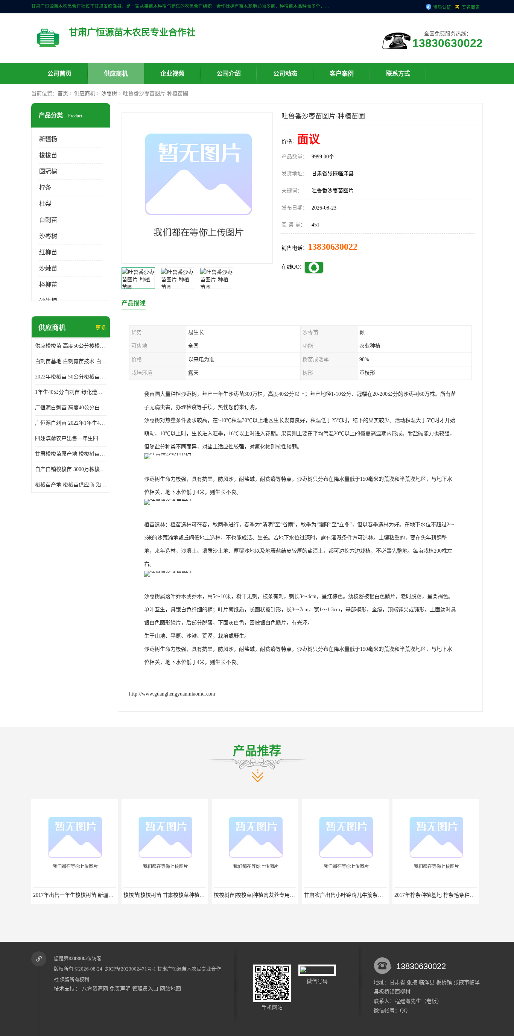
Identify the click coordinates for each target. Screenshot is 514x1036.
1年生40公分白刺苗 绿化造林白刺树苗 (70, 392)
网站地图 (170, 989)
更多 (101, 328)
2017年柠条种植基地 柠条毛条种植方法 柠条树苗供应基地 (377, 895)
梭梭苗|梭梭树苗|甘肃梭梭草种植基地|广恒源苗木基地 (101, 895)
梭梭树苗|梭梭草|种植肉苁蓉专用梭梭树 (175, 895)
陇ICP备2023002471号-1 (129, 969)
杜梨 (45, 204)
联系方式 (398, 73)
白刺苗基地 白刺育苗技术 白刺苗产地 (70, 361)
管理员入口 (145, 989)
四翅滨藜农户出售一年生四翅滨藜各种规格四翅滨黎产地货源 (70, 438)
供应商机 (116, 73)
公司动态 (285, 73)
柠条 (45, 187)
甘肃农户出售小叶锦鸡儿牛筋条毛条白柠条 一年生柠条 (283, 895)
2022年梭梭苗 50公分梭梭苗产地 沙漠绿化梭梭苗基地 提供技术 (70, 377)
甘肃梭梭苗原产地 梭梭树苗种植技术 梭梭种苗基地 (70, 454)
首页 (63, 93)
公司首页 (59, 73)
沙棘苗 (48, 268)
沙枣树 (109, 93)
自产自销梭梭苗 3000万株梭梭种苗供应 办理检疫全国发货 (70, 469)
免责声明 (120, 989)
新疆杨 (48, 139)
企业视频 (172, 73)
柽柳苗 (48, 284)
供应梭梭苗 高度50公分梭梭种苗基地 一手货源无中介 (70, 346)
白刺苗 (48, 220)
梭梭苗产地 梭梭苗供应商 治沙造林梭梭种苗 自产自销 (70, 485)
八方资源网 (95, 989)
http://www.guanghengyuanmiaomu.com (172, 694)
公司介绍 (229, 73)
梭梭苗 (48, 155)
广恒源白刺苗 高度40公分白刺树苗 (70, 407)
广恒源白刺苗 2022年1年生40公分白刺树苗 (70, 423)
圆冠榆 (48, 171)
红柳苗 (48, 252)
